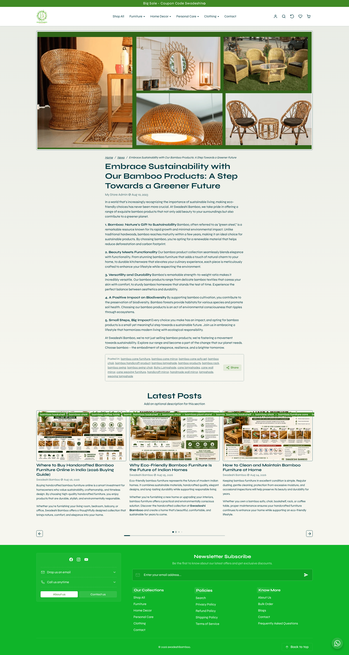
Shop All (118, 16)
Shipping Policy (207, 617)
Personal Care (143, 617)
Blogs (262, 610)
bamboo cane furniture (135, 359)
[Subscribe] (306, 575)
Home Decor (143, 610)
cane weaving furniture (131, 372)
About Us (264, 597)
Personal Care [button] (186, 16)
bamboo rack (210, 363)
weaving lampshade (120, 376)
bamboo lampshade (164, 363)
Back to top (300, 647)
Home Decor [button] (159, 16)
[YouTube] (86, 559)
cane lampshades (189, 367)
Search (201, 598)
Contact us (98, 594)
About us (59, 594)
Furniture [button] (136, 16)
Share (235, 367)
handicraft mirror (158, 372)
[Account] (275, 16)
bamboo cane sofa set (193, 359)
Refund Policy (206, 611)
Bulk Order (265, 604)
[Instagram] (78, 559)
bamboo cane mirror (164, 359)
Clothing (140, 623)
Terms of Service (207, 624)
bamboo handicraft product (132, 363)
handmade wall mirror (184, 372)
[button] (284, 16)
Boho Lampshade (165, 367)
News (120, 157)
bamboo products (189, 363)
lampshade (206, 372)
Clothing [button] (210, 16)
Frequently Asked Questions (278, 623)
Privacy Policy (206, 604)
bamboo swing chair (140, 367)
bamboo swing (117, 367)
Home (109, 157)
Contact (230, 16)
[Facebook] (71, 559)
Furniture (140, 604)
